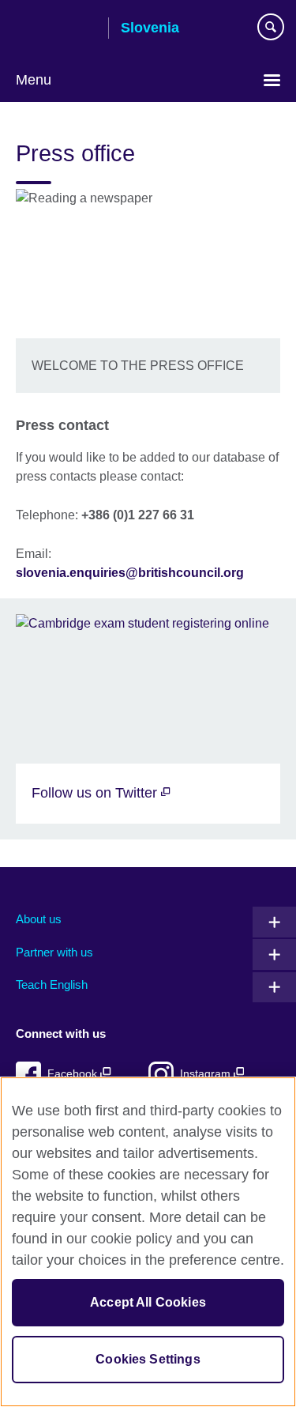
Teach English (52, 984)
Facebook (73, 1074)
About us (39, 919)
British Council (56, 29)
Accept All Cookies (148, 1302)
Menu (33, 80)
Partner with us (54, 952)
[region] (148, 1242)
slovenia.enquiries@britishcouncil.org (130, 572)
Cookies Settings (148, 1359)
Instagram (207, 1074)
